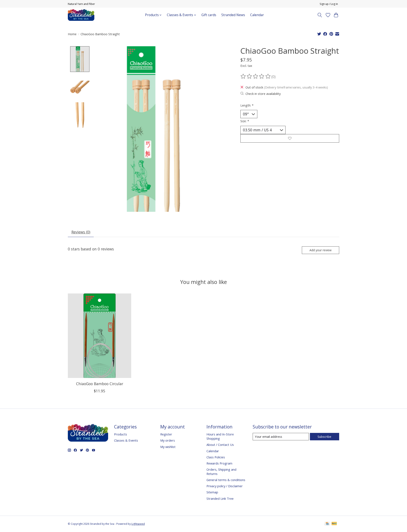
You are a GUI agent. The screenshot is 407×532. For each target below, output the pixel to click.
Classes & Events (126, 440)
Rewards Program (219, 463)
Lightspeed (138, 524)
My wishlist (168, 447)
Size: (244, 121)
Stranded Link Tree (220, 498)
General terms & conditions (225, 480)
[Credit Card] (327, 524)
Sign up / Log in (329, 4)
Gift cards (208, 15)
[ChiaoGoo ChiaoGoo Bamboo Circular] (99, 335)
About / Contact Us (220, 444)
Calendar (257, 15)
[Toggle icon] (320, 15)
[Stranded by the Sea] (81, 15)
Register (166, 434)
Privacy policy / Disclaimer (224, 486)
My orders (167, 440)
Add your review (320, 250)
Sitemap (212, 492)
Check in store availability (263, 93)
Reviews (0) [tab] (80, 231)
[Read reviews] (255, 76)
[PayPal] (334, 524)
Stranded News (233, 15)
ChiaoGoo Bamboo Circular (99, 383)
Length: (247, 105)
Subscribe (324, 436)
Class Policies (215, 457)
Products (120, 434)
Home (72, 34)
